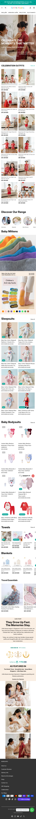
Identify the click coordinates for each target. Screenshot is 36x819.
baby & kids (22, 12)
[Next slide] (34, 2)
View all (32, 65)
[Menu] (2, 8)
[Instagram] (15, 816)
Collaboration (5, 789)
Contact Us (4, 782)
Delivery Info (4, 772)
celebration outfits (13, 12)
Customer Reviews (6, 769)
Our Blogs (4, 793)
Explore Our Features (18, 679)
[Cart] (34, 8)
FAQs (2, 779)
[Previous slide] (2, 2)
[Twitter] (24, 816)
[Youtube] (18, 816)
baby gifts (4, 12)
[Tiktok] (21, 816)
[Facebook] (12, 816)
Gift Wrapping (5, 786)
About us (3, 765)
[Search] (5, 8)
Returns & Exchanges (7, 776)
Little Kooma (15, 809)
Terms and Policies (18, 812)
